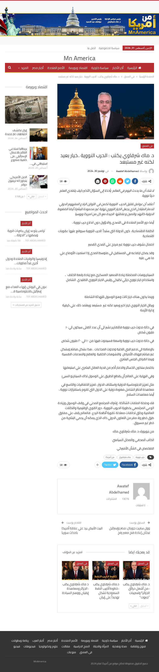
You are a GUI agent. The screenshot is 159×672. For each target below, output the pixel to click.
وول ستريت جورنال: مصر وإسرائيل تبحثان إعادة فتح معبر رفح (129, 530)
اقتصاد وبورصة (78, 68)
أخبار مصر (37, 68)
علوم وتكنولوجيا (48, 646)
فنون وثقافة (138, 646)
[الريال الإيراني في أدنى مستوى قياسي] (26, 110)
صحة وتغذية (119, 646)
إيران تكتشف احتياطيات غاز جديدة (16, 132)
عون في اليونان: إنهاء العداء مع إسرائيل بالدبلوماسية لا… (26, 289)
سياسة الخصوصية (109, 48)
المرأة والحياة (101, 646)
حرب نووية (140, 457)
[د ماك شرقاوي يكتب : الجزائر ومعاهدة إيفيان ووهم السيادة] (75, 570)
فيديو (16, 646)
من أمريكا (110, 457)
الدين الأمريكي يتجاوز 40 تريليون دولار (17, 180)
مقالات (65, 646)
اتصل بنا (91, 48)
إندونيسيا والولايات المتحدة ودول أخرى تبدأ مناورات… (26, 261)
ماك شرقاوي (125, 457)
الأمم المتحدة (56, 68)
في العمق (147, 145)
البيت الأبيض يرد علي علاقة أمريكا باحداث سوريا (81, 530)
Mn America (79, 58)
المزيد (24, 68)
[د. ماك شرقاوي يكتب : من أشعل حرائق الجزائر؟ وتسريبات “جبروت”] (136, 570)
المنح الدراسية (81, 646)
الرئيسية (132, 68)
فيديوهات (29, 646)
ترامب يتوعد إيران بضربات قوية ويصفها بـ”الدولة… (26, 233)
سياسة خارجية (99, 68)
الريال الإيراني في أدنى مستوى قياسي (26, 103)
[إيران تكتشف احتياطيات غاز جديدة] (38, 135)
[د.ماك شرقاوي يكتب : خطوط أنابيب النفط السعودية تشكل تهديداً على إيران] (105, 570)
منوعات (71, 652)
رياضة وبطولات (20, 640)
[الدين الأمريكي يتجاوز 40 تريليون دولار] (38, 181)
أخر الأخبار (117, 68)
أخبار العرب (38, 640)
